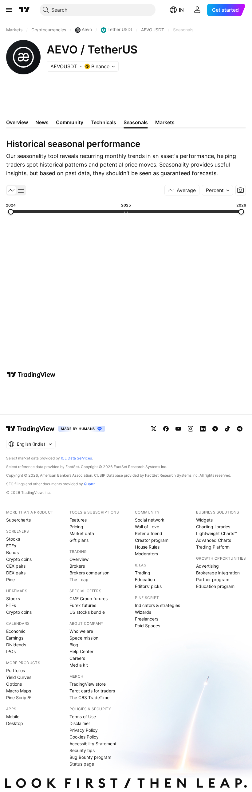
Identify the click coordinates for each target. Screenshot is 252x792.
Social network (149, 519)
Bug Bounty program (90, 757)
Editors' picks (148, 586)
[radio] (11, 190)
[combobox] (217, 190)
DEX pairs (16, 572)
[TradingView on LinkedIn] (203, 428)
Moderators (146, 553)
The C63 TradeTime (89, 697)
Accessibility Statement (92, 743)
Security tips (82, 750)
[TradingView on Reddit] (239, 428)
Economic (16, 631)
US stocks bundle (87, 612)
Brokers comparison (89, 572)
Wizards (143, 612)
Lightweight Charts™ (216, 533)
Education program (215, 586)
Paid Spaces (147, 625)
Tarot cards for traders (92, 690)
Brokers (77, 566)
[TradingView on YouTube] (178, 428)
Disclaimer (79, 723)
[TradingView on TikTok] (227, 428)
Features (78, 519)
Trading (142, 572)
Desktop (14, 723)
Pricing (76, 526)
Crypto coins (19, 559)
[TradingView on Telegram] (215, 428)
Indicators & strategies (157, 605)
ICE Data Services (76, 458)
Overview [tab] (17, 122)
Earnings (14, 637)
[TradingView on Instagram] (190, 428)
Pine (10, 579)
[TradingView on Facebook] (166, 428)
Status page (81, 763)
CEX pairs (16, 566)
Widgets (204, 519)
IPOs (11, 651)
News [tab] (42, 122)
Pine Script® (18, 697)
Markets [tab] (165, 122)
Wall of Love (147, 526)
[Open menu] (9, 10)
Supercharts (18, 519)
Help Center (81, 651)
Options (14, 684)
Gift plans (79, 540)
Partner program (212, 579)
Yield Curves (18, 677)
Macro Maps (18, 690)
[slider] (11, 212)
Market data (81, 533)
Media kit (78, 665)
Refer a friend (148, 533)
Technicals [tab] (103, 122)
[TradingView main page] (24, 10)
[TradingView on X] (153, 428)
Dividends (16, 644)
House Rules (147, 547)
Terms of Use (82, 716)
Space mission (83, 637)
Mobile (12, 716)
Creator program (151, 540)
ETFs (11, 545)
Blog (73, 644)
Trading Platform (213, 547)
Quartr (89, 484)
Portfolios (15, 670)
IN (181, 10)
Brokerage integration (218, 572)
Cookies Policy (84, 736)
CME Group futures (88, 598)
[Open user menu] (197, 10)
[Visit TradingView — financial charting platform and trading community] (31, 374)
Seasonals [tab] (136, 122)
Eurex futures (82, 605)
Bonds (12, 552)
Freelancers (146, 618)
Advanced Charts (213, 540)
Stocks (13, 539)
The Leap (79, 579)
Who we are (81, 631)
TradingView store (87, 684)
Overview (79, 559)
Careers (77, 658)
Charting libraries (213, 526)
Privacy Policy (83, 730)
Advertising (207, 566)
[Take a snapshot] (240, 190)
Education (145, 579)
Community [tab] (69, 122)
